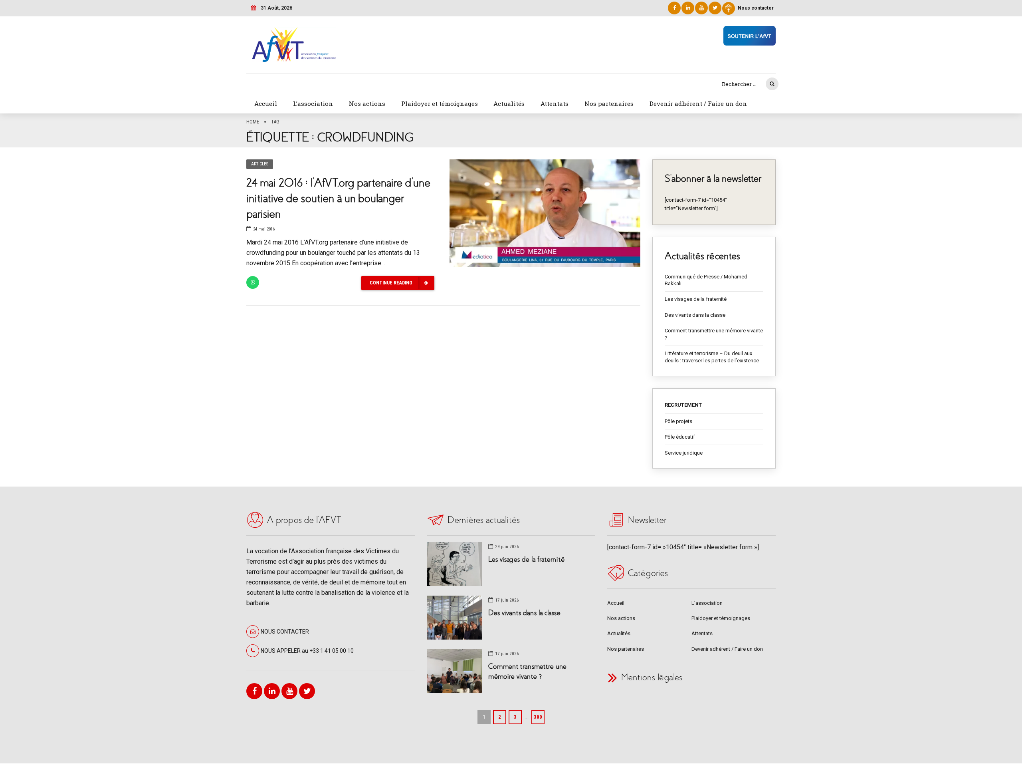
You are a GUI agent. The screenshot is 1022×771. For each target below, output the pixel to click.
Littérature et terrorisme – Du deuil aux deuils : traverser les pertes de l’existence (712, 357)
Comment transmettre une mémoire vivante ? (714, 334)
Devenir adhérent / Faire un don (698, 103)
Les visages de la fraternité (696, 299)
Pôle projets (678, 421)
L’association (313, 103)
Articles (259, 164)
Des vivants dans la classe (695, 315)
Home (252, 122)
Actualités (509, 103)
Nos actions (367, 103)
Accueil (265, 103)
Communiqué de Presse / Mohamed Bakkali (706, 280)
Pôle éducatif (680, 437)
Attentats (554, 103)
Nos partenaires (609, 103)
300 (538, 717)
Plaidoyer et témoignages (439, 103)
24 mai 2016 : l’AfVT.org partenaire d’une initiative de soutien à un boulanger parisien (338, 198)
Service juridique (684, 453)
